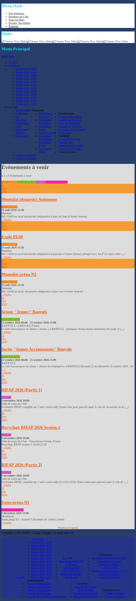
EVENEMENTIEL (57, 182)
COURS (41, 182)
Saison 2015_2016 (41, 574)
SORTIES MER (26, 182)
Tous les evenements (85, 596)
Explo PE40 (12, 236)
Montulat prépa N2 (18, 274)
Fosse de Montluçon (39, 590)
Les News (38, 538)
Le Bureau (71, 564)
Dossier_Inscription (19, 23)
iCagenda (73, 528)
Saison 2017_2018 (41, 567)
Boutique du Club (18, 16)
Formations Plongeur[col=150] (109, 558)
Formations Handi (109, 577)
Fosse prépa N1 (15, 502)
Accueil (19, 577)
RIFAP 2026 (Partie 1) (21, 390)
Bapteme (13, 26)
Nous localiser (16, 19)
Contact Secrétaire (115, 596)
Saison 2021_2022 (41, 554)
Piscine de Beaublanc (39, 583)
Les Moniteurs (71, 567)
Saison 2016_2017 (41, 570)
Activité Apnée (109, 567)
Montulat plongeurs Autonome (29, 199)
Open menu (8, 56)
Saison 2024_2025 (41, 545)
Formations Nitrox (109, 564)
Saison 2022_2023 (41, 551)
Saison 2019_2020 (41, 561)
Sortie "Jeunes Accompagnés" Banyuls (36, 349)
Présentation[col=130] (71, 561)
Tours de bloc (85, 590)
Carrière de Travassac (39, 593)
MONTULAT (9, 182)
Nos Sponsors (16, 13)
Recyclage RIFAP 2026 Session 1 (30, 427)
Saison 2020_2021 (41, 558)
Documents (71, 577)
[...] (123, 253)
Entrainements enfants (85, 593)
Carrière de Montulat (39, 586)
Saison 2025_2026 (41, 542)
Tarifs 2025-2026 (71, 570)
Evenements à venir (85, 586)
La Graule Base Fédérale (39, 596)
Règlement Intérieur (71, 574)
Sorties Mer (59, 596)
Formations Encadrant (109, 561)
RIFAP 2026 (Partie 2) (21, 465)
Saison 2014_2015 (41, 577)
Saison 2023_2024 (41, 548)
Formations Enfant (109, 574)
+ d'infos (6, 219)
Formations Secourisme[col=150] (109, 570)
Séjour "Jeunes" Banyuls (24, 311)
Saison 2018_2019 (41, 564)
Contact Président (115, 593)
